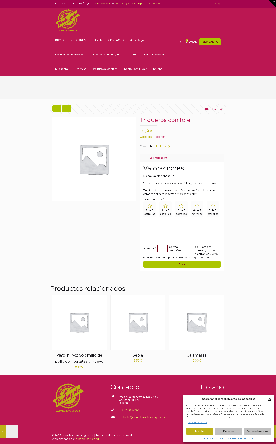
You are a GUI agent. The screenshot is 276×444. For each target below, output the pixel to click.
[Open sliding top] (272, 3)
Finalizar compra (153, 54)
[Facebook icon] (215, 3)
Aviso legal (248, 438)
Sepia (138, 355)
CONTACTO (116, 40)
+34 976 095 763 (100, 3)
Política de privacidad (232, 438)
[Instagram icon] (219, 3)
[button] (269, 399)
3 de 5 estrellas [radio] (181, 212)
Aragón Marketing (87, 438)
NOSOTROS (78, 40)
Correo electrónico (177, 248)
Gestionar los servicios (197, 422)
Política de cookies (212, 438)
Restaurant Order (135, 68)
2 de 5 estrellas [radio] (165, 212)
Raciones (159, 136)
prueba (157, 68)
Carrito (131, 54)
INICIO (59, 40)
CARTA (97, 40)
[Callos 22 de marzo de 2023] (9, 431)
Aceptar (200, 431)
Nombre (149, 248)
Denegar (228, 431)
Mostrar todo (215, 109)
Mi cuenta (61, 68)
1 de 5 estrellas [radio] (149, 212)
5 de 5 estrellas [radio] (212, 212)
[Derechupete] (67, 20)
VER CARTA (210, 41)
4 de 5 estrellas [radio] (197, 212)
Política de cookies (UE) (105, 54)
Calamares (197, 355)
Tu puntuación (153, 199)
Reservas (80, 68)
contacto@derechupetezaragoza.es (138, 3)
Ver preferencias (257, 431)
